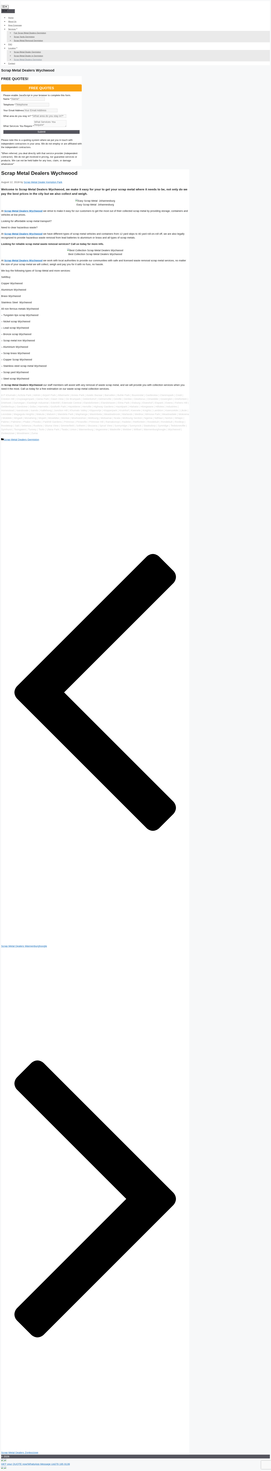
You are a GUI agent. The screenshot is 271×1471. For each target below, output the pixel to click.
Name (7, 99)
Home (11, 18)
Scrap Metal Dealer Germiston (27, 52)
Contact (11, 63)
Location (12, 48)
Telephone (9, 104)
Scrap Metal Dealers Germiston (28, 59)
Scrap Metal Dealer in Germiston (28, 56)
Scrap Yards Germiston (24, 37)
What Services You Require (18, 126)
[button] (135, 1462)
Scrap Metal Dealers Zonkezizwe (19, 1452)
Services (12, 29)
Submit (41, 131)
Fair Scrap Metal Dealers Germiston (30, 33)
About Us (12, 21)
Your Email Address (13, 110)
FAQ (10, 44)
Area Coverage (15, 25)
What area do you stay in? (18, 116)
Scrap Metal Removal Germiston (28, 40)
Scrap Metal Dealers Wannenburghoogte (24, 946)
